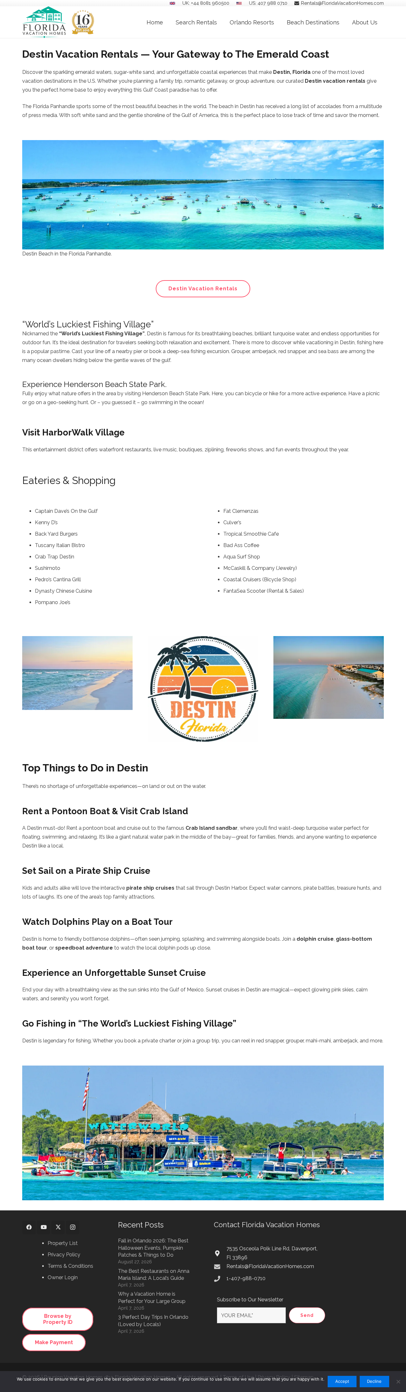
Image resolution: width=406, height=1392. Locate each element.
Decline (374, 1381)
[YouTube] (43, 1227)
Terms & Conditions (70, 1266)
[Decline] (398, 1381)
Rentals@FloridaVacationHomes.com (270, 1266)
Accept (342, 1381)
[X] (58, 1227)
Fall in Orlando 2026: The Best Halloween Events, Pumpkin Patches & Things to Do (153, 1248)
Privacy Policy (64, 1255)
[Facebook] (29, 1227)
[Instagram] (73, 1227)
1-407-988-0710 (245, 1278)
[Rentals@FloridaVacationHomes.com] (220, 1267)
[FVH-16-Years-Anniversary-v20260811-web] (58, 22)
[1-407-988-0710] (220, 1279)
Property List (63, 1243)
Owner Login (63, 1277)
